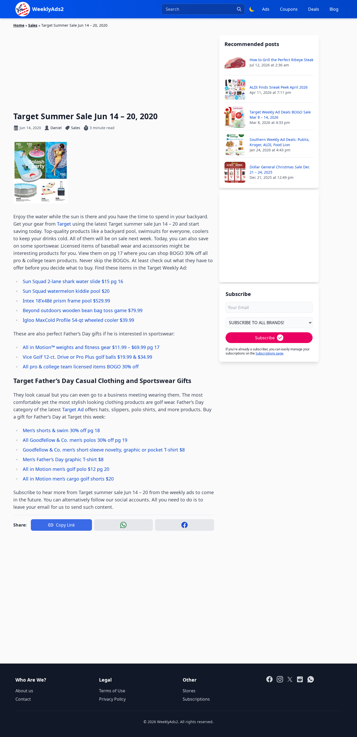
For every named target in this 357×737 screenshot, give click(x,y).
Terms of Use (112, 691)
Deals (313, 9)
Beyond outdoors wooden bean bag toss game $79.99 (82, 310)
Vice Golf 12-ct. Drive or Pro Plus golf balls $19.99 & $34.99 (87, 357)
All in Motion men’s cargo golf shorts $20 (68, 479)
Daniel (56, 127)
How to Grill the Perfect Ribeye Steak (281, 59)
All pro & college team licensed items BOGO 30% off (81, 366)
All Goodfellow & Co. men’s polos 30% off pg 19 (75, 440)
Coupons (289, 9)
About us (24, 691)
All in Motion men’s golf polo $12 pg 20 (66, 469)
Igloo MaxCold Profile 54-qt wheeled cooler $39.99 (78, 320)
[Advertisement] (113, 66)
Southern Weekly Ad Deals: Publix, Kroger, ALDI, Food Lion (279, 142)
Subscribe (265, 338)
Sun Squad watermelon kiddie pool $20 (66, 291)
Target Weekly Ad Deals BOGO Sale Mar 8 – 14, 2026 (280, 115)
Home (18, 25)
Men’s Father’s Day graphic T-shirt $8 (63, 459)
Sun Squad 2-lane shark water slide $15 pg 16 (73, 281)
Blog (334, 9)
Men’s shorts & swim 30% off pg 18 (61, 430)
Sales (32, 25)
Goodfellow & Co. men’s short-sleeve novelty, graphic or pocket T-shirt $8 (104, 450)
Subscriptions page (269, 353)
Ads (265, 9)
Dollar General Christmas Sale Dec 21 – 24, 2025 (280, 169)
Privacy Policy (112, 699)
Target (64, 224)
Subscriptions (196, 699)
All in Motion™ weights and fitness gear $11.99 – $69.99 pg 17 (91, 347)
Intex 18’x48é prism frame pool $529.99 (66, 301)
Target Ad (73, 409)
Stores (189, 691)
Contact (23, 699)
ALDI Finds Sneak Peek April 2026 (279, 87)
